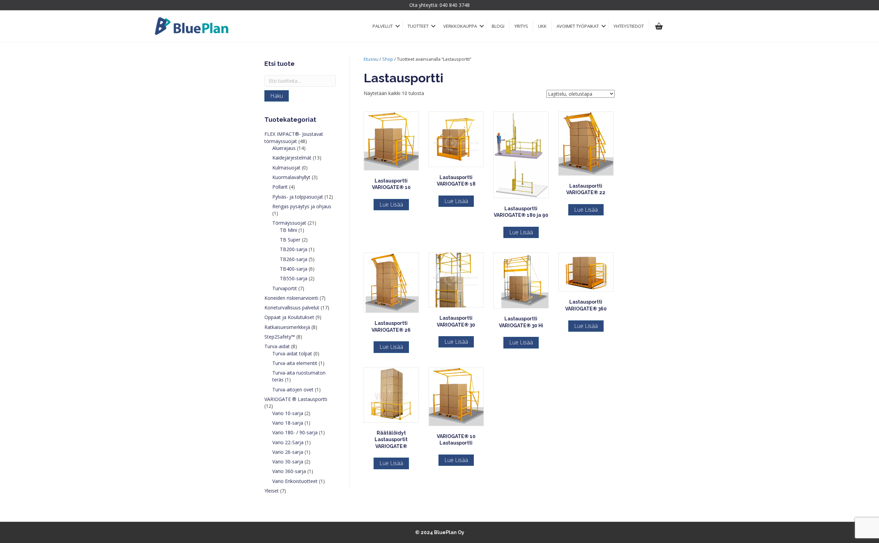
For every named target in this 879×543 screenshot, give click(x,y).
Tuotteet (418, 26)
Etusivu (371, 59)
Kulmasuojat (286, 167)
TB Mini (288, 230)
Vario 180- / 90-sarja (295, 432)
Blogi (498, 26)
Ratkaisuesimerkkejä (287, 327)
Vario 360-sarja (289, 471)
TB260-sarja (293, 259)
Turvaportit (284, 288)
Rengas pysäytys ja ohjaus (301, 206)
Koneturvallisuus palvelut (291, 307)
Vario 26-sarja (287, 452)
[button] (397, 26)
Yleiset (271, 490)
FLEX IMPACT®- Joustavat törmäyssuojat (293, 137)
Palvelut (383, 26)
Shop (387, 59)
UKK (542, 26)
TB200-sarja (293, 249)
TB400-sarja (293, 268)
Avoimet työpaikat (578, 26)
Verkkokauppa (460, 26)
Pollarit (280, 187)
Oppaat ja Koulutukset (289, 317)
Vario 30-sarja (287, 461)
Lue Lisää (391, 204)
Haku (276, 95)
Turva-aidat (277, 346)
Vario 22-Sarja (288, 442)
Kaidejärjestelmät (291, 157)
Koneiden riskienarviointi (291, 298)
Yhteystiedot (629, 26)
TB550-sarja (293, 278)
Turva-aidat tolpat (292, 353)
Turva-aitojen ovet (292, 389)
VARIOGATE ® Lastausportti (295, 399)
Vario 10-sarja (287, 413)
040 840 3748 (455, 5)
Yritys (521, 26)
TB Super (290, 239)
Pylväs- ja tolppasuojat (297, 196)
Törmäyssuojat (289, 223)
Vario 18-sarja (287, 423)
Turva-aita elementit (294, 363)
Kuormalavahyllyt (291, 177)
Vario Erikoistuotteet (295, 481)
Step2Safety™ (279, 336)
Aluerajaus (284, 148)
